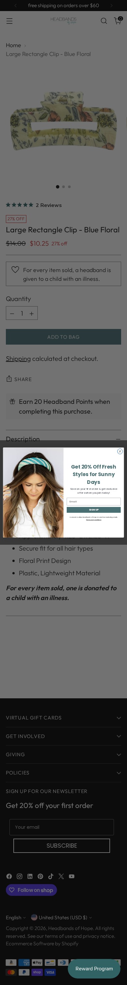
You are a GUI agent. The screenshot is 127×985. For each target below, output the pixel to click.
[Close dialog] (119, 451)
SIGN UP (94, 510)
